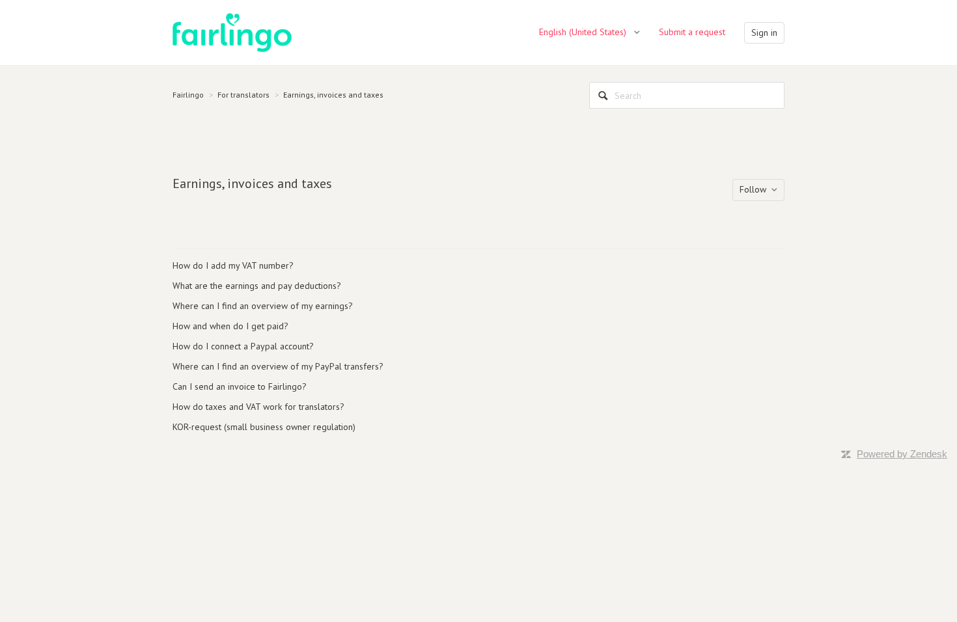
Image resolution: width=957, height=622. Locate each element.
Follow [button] (753, 189)
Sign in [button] (764, 32)
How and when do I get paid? (230, 326)
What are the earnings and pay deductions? (257, 285)
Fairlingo (188, 95)
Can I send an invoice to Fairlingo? (240, 386)
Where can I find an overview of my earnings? (263, 306)
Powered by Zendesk (902, 453)
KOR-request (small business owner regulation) (264, 427)
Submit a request (692, 32)
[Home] (232, 32)
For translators (243, 95)
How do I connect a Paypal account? (243, 346)
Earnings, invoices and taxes (333, 95)
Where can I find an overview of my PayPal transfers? (278, 366)
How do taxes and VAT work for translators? (258, 406)
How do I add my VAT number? (233, 265)
